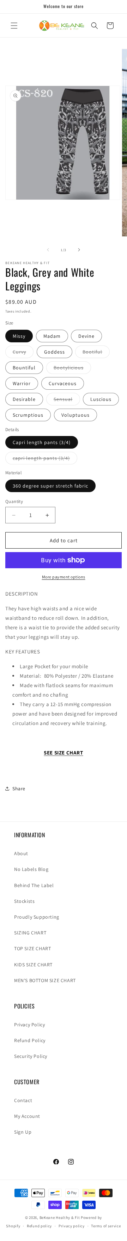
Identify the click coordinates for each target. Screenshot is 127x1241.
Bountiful (24, 367)
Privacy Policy (29, 1024)
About (21, 853)
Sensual (67, 400)
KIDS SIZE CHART (33, 964)
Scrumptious (28, 415)
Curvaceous (63, 383)
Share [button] (18, 788)
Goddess (54, 352)
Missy (19, 336)
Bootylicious (72, 369)
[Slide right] (79, 249)
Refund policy (39, 1225)
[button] (14, 25)
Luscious (100, 399)
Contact (23, 1100)
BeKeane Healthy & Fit (60, 1217)
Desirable (24, 399)
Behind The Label (34, 885)
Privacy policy (72, 1225)
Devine (86, 336)
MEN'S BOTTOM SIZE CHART (45, 980)
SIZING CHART (30, 933)
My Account (27, 1116)
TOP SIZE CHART (32, 948)
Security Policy (30, 1056)
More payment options (63, 576)
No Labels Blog (31, 869)
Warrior (22, 383)
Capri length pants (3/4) (42, 442)
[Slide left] (48, 249)
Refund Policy (30, 1040)
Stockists (24, 901)
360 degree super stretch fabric (50, 486)
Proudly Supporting (36, 917)
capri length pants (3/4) (45, 459)
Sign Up (22, 1132)
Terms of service (106, 1225)
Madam (52, 336)
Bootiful (96, 353)
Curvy (23, 353)
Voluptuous (75, 415)
